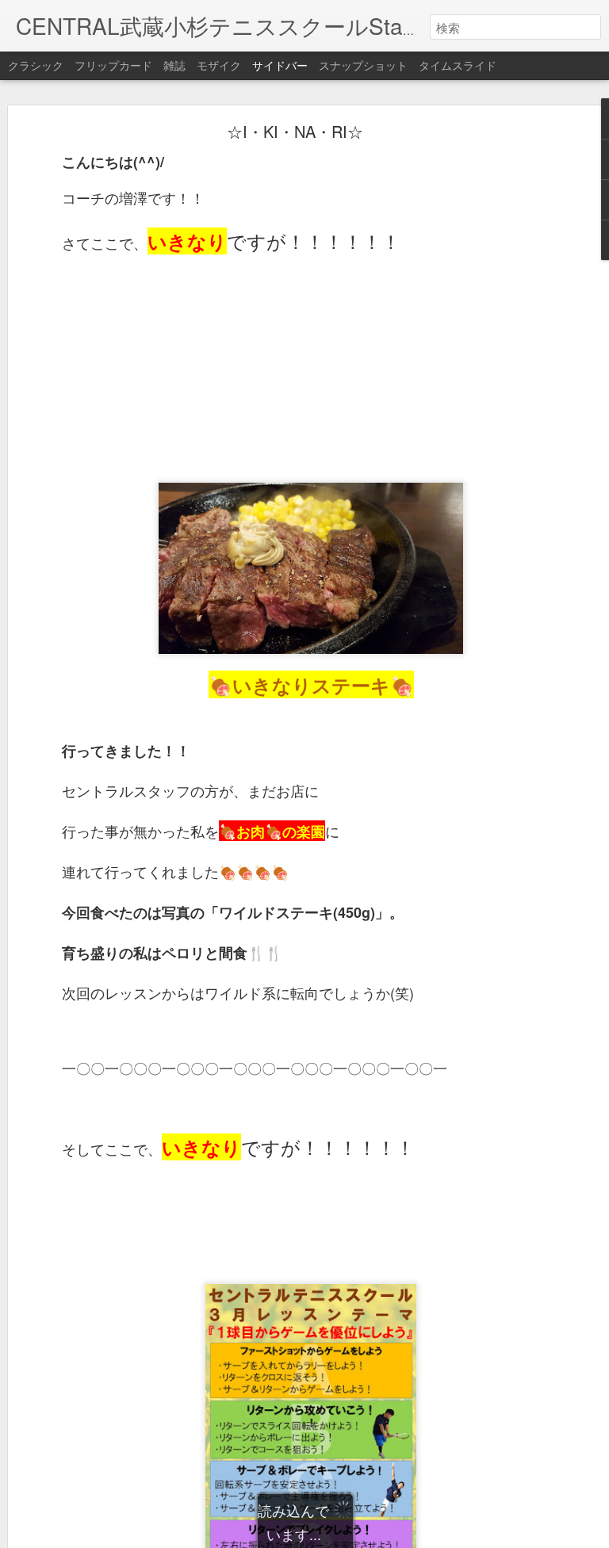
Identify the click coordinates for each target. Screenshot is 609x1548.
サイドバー (280, 65)
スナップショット (363, 65)
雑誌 (174, 65)
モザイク (219, 65)
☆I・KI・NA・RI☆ (295, 131)
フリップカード (113, 65)
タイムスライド (457, 65)
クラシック (35, 65)
